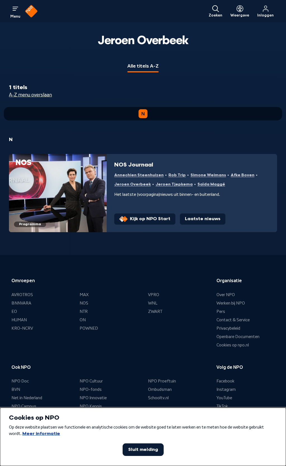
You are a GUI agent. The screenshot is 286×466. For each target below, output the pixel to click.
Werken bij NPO (230, 303)
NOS (84, 303)
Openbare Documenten (237, 336)
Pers (220, 311)
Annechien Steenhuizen (139, 175)
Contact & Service (233, 320)
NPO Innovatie (93, 398)
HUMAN (19, 320)
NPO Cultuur (91, 381)
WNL (153, 303)
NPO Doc (20, 381)
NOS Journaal (133, 164)
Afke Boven (242, 175)
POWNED (89, 328)
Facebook (225, 381)
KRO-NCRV (22, 328)
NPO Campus (23, 406)
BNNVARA (21, 303)
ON (83, 320)
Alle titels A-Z (143, 65)
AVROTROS (22, 295)
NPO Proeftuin (162, 381)
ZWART (155, 311)
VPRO (153, 295)
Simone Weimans (208, 175)
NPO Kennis (91, 406)
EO (14, 311)
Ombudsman (160, 389)
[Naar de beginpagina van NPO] (31, 11)
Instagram (226, 389)
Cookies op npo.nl (232, 345)
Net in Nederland (26, 398)
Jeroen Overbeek (132, 184)
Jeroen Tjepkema (174, 184)
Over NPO (225, 295)
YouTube (224, 398)
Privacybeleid (228, 328)
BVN (15, 389)
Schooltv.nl (158, 398)
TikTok (222, 406)
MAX (84, 295)
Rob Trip (177, 175)
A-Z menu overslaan (30, 94)
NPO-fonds (91, 389)
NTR (84, 311)
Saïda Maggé (211, 184)
